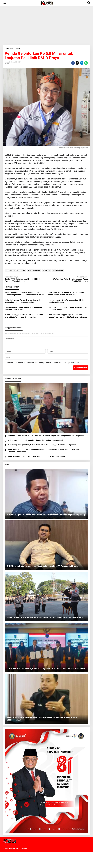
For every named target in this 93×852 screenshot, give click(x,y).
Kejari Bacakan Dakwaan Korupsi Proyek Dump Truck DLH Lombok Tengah (36, 456)
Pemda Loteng (34, 270)
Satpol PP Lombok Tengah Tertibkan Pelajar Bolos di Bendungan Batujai (67, 308)
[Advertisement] (46, 25)
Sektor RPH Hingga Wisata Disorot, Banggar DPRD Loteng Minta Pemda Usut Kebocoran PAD (24, 316)
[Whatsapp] (86, 63)
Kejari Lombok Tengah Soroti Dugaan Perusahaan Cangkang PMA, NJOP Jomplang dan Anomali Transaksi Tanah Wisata (45, 451)
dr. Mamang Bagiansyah (15, 270)
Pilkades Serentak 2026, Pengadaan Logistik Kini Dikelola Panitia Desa (65, 301)
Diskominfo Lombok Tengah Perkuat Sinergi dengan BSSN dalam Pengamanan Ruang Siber (24, 301)
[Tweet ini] (77, 63)
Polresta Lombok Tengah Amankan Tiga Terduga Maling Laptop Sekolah (35, 440)
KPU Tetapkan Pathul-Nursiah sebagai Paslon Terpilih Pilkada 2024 (70, 279)
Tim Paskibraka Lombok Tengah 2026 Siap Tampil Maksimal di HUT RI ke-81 (23, 308)
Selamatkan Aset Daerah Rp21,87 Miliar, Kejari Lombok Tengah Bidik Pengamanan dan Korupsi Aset (25, 294)
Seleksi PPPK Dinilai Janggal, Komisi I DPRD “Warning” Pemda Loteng (22, 279)
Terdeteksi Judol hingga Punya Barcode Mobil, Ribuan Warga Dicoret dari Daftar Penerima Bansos (67, 316)
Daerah (7, 64)
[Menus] (5, 3)
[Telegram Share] (81, 63)
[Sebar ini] (73, 63)
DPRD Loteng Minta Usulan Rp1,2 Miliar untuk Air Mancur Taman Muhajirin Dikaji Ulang (65, 294)
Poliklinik (46, 270)
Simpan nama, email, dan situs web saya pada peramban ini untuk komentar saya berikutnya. (43, 363)
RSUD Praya (58, 270)
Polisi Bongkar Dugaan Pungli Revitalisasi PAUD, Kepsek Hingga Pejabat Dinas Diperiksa (42, 445)
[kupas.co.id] (47, 3)
